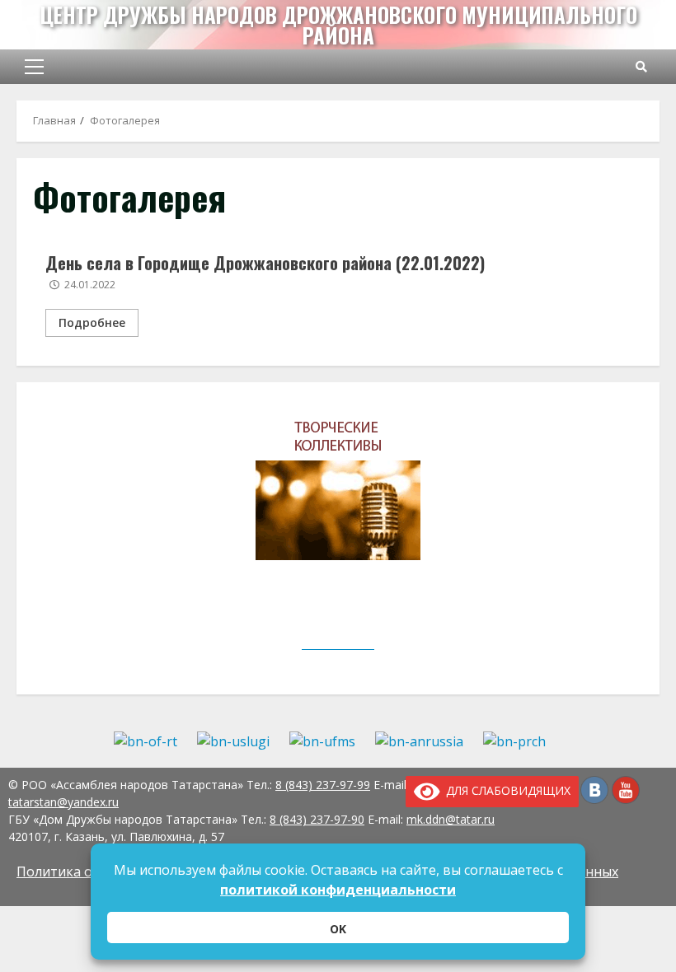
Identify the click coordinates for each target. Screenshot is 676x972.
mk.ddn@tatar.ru (450, 819)
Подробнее (92, 322)
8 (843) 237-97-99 (322, 784)
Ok (338, 929)
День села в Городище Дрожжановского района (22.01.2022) (265, 262)
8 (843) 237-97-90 (317, 819)
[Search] (641, 66)
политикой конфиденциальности (338, 890)
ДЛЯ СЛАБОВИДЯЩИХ (505, 790)
